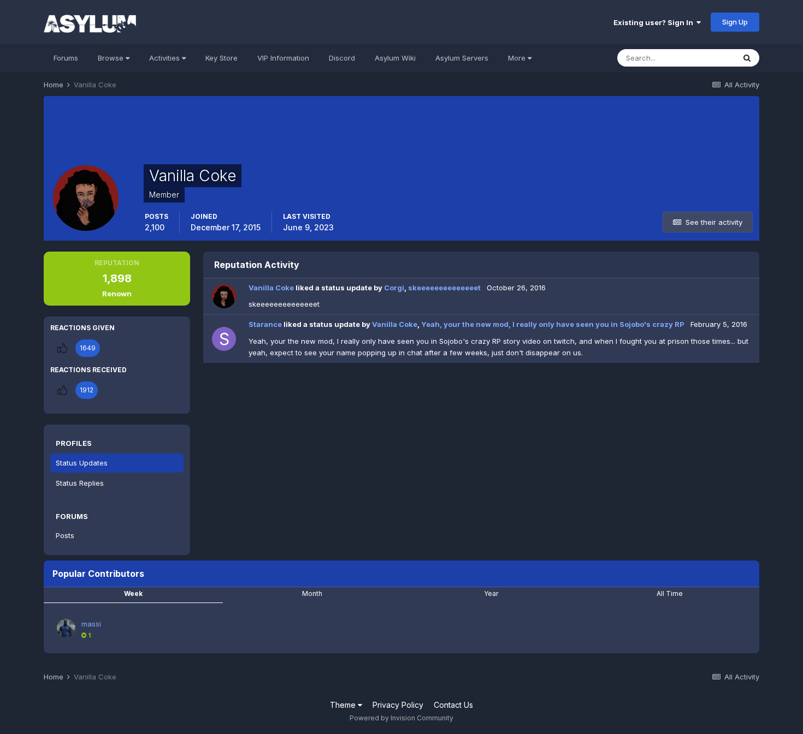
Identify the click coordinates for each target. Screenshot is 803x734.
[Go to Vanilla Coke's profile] (224, 296)
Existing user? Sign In (654, 22)
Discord (342, 57)
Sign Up (735, 21)
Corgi (394, 287)
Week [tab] (133, 593)
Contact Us (453, 704)
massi (91, 623)
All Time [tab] (670, 593)
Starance (265, 324)
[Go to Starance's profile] (224, 339)
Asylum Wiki (395, 57)
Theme (344, 704)
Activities (165, 57)
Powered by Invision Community (401, 718)
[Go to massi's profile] (66, 628)
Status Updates (82, 462)
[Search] (747, 58)
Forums (66, 57)
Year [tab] (491, 593)
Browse (112, 57)
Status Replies (80, 483)
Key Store (221, 57)
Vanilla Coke (271, 287)
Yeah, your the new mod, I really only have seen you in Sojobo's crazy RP (553, 324)
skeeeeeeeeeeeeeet (444, 287)
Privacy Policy (398, 704)
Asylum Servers (461, 57)
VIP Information (283, 57)
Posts (65, 535)
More (517, 57)
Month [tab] (312, 593)
